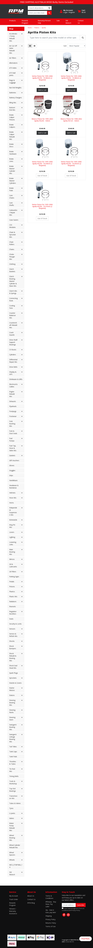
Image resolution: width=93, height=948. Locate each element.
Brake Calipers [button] (12, 126)
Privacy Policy (50, 919)
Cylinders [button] (12, 354)
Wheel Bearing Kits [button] (12, 837)
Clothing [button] (12, 264)
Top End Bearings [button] (12, 790)
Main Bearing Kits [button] (12, 551)
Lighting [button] (12, 537)
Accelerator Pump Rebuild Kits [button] (13, 37)
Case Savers (13, 220)
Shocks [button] (12, 641)
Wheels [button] (12, 860)
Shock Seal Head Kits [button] (13, 667)
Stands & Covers (15, 683)
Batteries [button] (12, 93)
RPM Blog (31, 903)
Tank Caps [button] (13, 751)
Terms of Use (50, 926)
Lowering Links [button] (12, 543)
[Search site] (49, 8)
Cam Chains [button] (11, 196)
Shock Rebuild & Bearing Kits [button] (12, 657)
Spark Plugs (13, 673)
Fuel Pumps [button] (11, 439)
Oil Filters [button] (12, 571)
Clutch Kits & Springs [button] (13, 292)
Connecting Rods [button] (13, 299)
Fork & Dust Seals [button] (13, 432)
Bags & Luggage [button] (12, 81)
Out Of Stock (42, 176)
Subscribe (80, 905)
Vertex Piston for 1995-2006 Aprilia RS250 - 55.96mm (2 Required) (42, 78)
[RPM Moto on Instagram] (68, 915)
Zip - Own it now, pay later (50, 911)
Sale (58, 20)
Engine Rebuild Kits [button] (12, 394)
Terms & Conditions (49, 897)
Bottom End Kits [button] (12, 108)
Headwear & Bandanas (13, 486)
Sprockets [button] (13, 678)
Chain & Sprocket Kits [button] (12, 234)
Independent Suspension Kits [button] (13, 511)
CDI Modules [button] (12, 226)
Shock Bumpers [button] (12, 647)
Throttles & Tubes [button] (12, 762)
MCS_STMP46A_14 (15, 866)
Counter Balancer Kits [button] (12, 315)
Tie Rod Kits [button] (12, 770)
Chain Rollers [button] (11, 243)
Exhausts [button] (12, 401)
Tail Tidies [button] (13, 746)
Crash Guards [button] (12, 333)
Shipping (48, 916)
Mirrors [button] (12, 559)
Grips (11, 475)
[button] (67, 11)
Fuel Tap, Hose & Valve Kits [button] (12, 448)
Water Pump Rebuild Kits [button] (12, 826)
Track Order (13, 899)
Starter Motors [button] (12, 689)
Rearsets (12, 606)
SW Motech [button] (12, 873)
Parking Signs (14, 576)
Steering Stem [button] (12, 718)
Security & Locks (15, 624)
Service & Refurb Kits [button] (13, 635)
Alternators (13, 63)
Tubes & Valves (15, 803)
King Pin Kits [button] (12, 526)
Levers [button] (11, 532)
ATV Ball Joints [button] (12, 74)
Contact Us (81, 21)
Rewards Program (25, 21)
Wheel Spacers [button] (12, 853)
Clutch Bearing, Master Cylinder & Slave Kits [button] (13, 281)
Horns (11, 503)
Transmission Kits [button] (13, 797)
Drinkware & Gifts (15, 379)
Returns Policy (50, 923)
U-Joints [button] (12, 813)
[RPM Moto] (15, 11)
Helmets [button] (12, 493)
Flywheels (12, 406)
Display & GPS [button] (12, 373)
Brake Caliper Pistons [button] (12, 117)
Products (12, 20)
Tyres (11, 808)
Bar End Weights (15, 88)
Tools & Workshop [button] (13, 782)
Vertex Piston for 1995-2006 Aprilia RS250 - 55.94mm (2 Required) (42, 164)
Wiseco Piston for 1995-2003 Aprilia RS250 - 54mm (42, 120)
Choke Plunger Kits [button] (12, 256)
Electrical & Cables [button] (13, 385)
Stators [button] (12, 695)
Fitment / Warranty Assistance (13, 911)
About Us (30, 896)
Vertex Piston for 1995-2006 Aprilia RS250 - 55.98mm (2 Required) (71, 78)
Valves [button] (11, 818)
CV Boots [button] (12, 350)
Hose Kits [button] (12, 498)
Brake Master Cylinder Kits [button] (12, 169)
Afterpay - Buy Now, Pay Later (50, 904)
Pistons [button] (12, 586)
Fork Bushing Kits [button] (12, 423)
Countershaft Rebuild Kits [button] (13, 325)
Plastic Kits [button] (13, 596)
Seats (11, 619)
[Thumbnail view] (30, 46)
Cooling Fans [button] (12, 307)
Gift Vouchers (14, 460)
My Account (13, 896)
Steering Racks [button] (12, 711)
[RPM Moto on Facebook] (64, 915)
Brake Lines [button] (11, 160)
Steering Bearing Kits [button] (12, 702)
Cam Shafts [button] (11, 204)
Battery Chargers (15, 97)
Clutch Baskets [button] (12, 270)
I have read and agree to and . (73, 909)
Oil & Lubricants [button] (13, 565)
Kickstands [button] (13, 520)
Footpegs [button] (12, 411)
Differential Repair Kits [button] (13, 360)
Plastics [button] (12, 591)
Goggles (12, 470)
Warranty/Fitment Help (44, 21)
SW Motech (68, 21)
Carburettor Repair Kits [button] (13, 212)
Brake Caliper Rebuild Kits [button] (12, 135)
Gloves (11, 465)
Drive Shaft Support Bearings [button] (13, 342)
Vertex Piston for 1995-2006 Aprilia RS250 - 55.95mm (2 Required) (71, 164)
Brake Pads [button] (11, 189)
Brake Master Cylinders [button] (12, 180)
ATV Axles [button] (13, 68)
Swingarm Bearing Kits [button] (13, 727)
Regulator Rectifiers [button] (12, 612)
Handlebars (13, 480)
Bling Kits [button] (12, 102)
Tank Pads (13, 756)
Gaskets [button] (12, 455)
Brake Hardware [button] (12, 152)
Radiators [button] (12, 601)
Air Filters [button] (12, 58)
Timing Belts (13, 776)
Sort (65, 46)
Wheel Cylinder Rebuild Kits (14, 846)
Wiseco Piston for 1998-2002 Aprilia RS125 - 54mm (71, 120)
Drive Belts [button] (13, 367)
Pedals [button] (11, 581)
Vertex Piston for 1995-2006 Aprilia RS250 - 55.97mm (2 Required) (42, 206)
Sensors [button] (12, 629)
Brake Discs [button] (11, 145)
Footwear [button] (12, 416)
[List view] (34, 46)
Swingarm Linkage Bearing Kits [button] (13, 738)
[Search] (83, 37)
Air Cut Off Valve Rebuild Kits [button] (13, 49)
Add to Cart (42, 90)
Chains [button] (11, 249)
